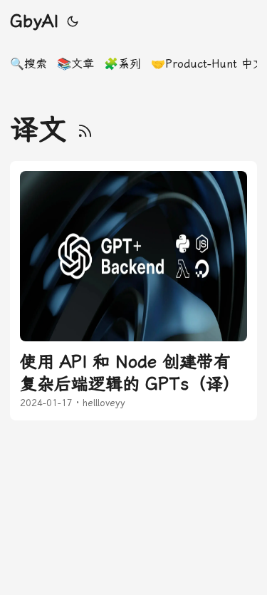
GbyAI (34, 21)
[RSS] (85, 129)
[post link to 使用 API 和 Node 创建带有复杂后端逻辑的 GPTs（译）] (133, 290)
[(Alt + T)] (72, 21)
